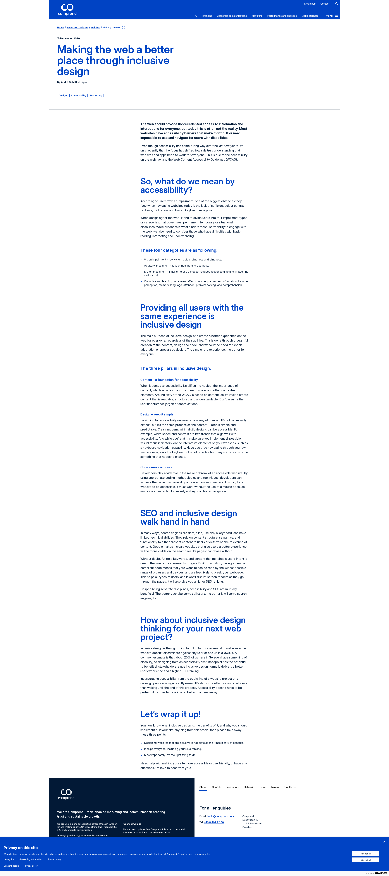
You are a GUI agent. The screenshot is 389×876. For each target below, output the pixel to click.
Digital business (310, 15)
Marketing (257, 15)
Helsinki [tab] (248, 787)
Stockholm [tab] (290, 787)
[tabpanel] (267, 819)
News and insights (77, 27)
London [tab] (262, 787)
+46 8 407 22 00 (214, 822)
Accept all (366, 853)
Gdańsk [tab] (216, 787)
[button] (331, 15)
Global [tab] (203, 787)
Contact (324, 3)
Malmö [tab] (275, 787)
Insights (95, 27)
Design (63, 95)
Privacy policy (31, 866)
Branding (207, 15)
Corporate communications (232, 15)
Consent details (11, 866)
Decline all (366, 860)
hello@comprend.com (220, 816)
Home (60, 27)
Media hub (310, 3)
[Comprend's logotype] (67, 9)
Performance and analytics (282, 15)
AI (196, 15)
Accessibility (78, 95)
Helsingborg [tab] (232, 787)
